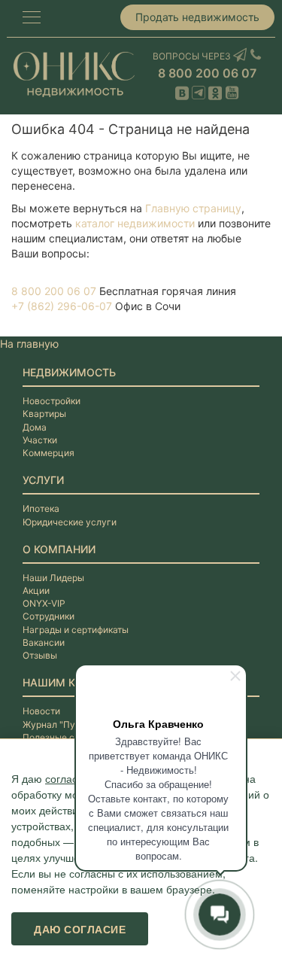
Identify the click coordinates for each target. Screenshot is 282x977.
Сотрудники (48, 616)
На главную (29, 343)
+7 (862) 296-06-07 (61, 306)
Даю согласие (80, 928)
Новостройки (51, 400)
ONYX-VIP (44, 603)
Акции (36, 590)
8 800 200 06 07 (207, 73)
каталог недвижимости (135, 223)
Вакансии (44, 642)
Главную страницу (193, 208)
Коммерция (48, 452)
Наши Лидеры (53, 577)
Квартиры (44, 413)
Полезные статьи (61, 737)
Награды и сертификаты (76, 629)
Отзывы (40, 655)
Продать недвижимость (197, 17)
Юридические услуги (70, 522)
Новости (41, 711)
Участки (40, 440)
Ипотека (41, 508)
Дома (35, 427)
